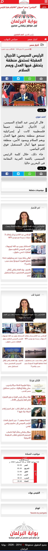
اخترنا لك (35, 294)
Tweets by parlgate (38, 512)
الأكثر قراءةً (35, 380)
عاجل (44, 6)
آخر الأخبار (35, 207)
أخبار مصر (34, 45)
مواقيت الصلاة (32, 453)
